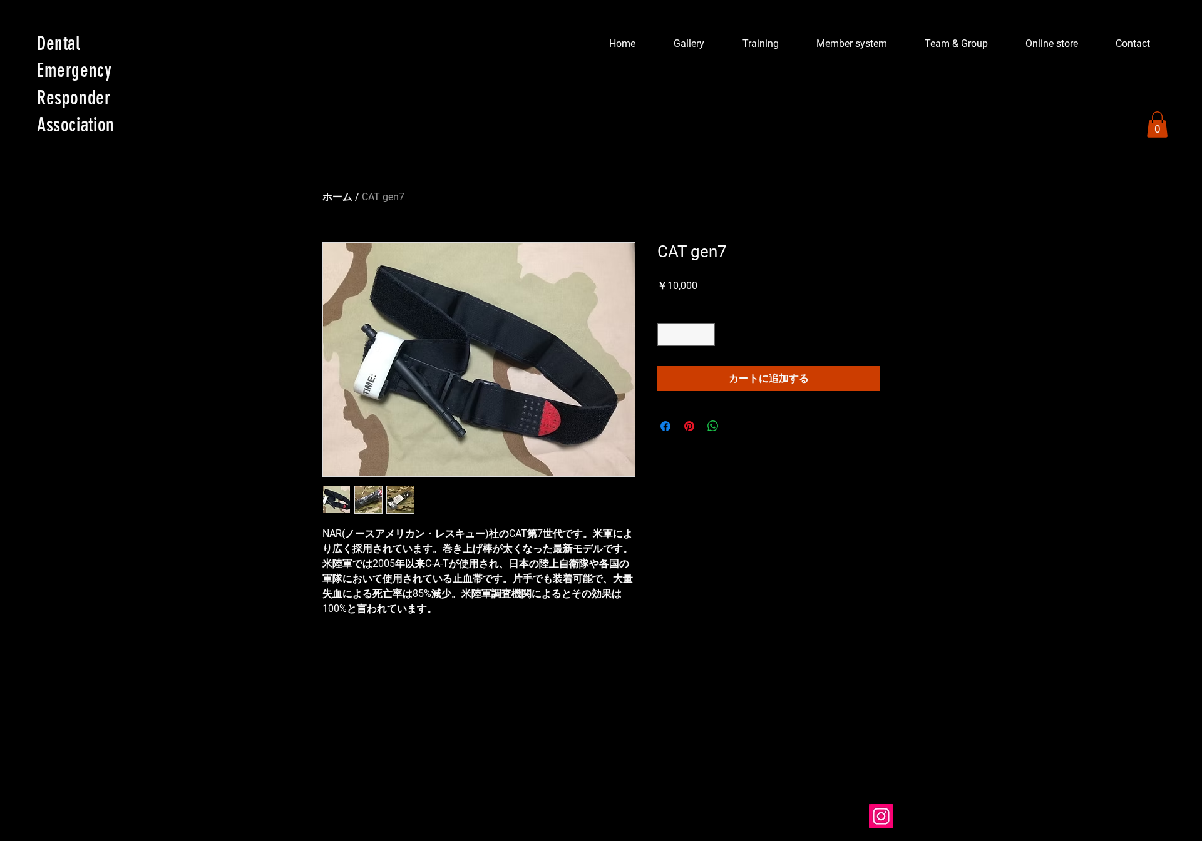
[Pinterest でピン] (689, 426)
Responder (74, 98)
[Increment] (705, 334)
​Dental (59, 43)
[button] (1157, 124)
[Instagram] (881, 816)
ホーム (337, 197)
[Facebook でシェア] (665, 426)
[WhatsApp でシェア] (713, 426)
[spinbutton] (686, 334)
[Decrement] (667, 334)
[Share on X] (736, 426)
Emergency (74, 70)
